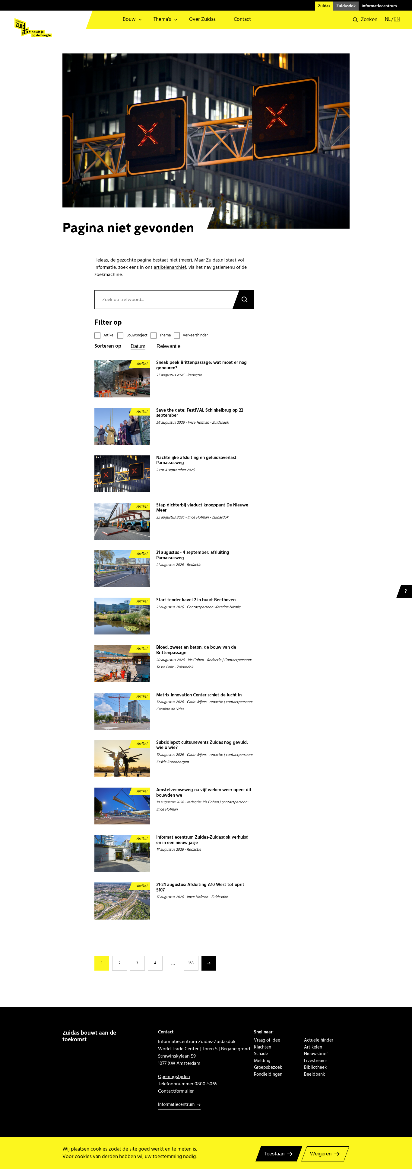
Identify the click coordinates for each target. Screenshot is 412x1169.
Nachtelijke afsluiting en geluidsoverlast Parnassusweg (196, 460)
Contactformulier (176, 1091)
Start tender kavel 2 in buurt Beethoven (196, 600)
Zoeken (243, 300)
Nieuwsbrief (316, 1054)
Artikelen (313, 1047)
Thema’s (162, 19)
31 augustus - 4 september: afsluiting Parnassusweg (192, 555)
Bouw (129, 19)
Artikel (108, 335)
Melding (262, 1061)
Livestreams (315, 1061)
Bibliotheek (315, 1068)
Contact (242, 19)
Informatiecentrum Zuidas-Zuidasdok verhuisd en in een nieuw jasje (202, 840)
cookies (98, 1149)
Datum (138, 346)
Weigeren (320, 1154)
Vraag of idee (267, 1040)
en (397, 20)
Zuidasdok (346, 6)
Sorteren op (107, 346)
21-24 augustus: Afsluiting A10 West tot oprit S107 (200, 887)
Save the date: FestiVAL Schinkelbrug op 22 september (199, 413)
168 (191, 963)
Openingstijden (174, 1076)
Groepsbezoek (268, 1068)
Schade (261, 1054)
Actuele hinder (318, 1040)
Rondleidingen (268, 1074)
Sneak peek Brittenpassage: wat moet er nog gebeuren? (201, 365)
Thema (165, 335)
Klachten (262, 1047)
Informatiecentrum (379, 6)
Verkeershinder (195, 335)
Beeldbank (314, 1074)
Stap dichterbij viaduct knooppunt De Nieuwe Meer (202, 508)
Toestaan (274, 1154)
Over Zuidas (202, 19)
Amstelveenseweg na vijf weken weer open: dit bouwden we (204, 793)
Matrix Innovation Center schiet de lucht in (199, 695)
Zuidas (324, 6)
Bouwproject (136, 335)
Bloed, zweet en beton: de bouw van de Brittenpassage (196, 650)
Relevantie (168, 346)
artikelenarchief (170, 267)
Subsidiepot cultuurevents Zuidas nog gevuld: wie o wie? (202, 745)
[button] (365, 20)
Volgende (208, 963)
